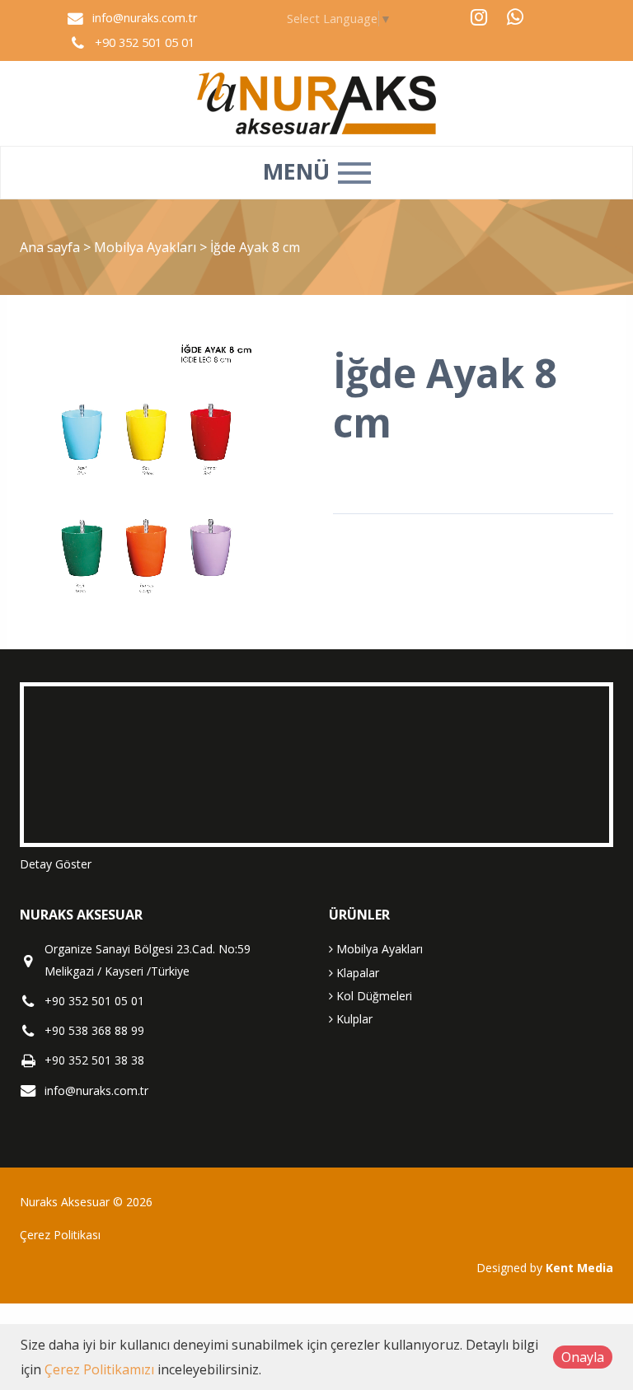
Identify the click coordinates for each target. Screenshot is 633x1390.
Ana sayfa (50, 247)
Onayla (582, 1357)
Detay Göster (55, 864)
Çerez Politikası (60, 1235)
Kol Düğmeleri (372, 996)
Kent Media (579, 1267)
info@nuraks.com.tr (144, 18)
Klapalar (356, 972)
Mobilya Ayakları (146, 247)
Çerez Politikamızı (99, 1369)
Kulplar (353, 1019)
